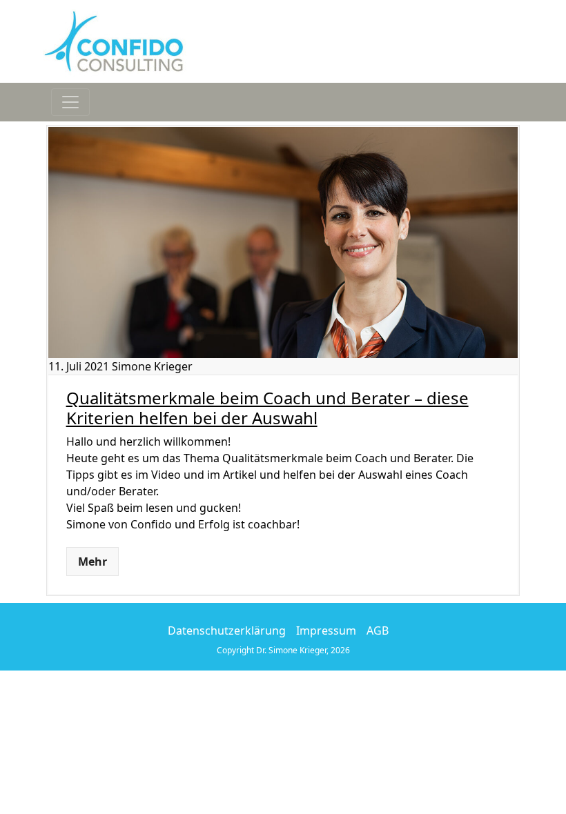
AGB (378, 630)
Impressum (326, 630)
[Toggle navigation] (70, 102)
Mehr (92, 561)
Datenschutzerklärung (227, 630)
